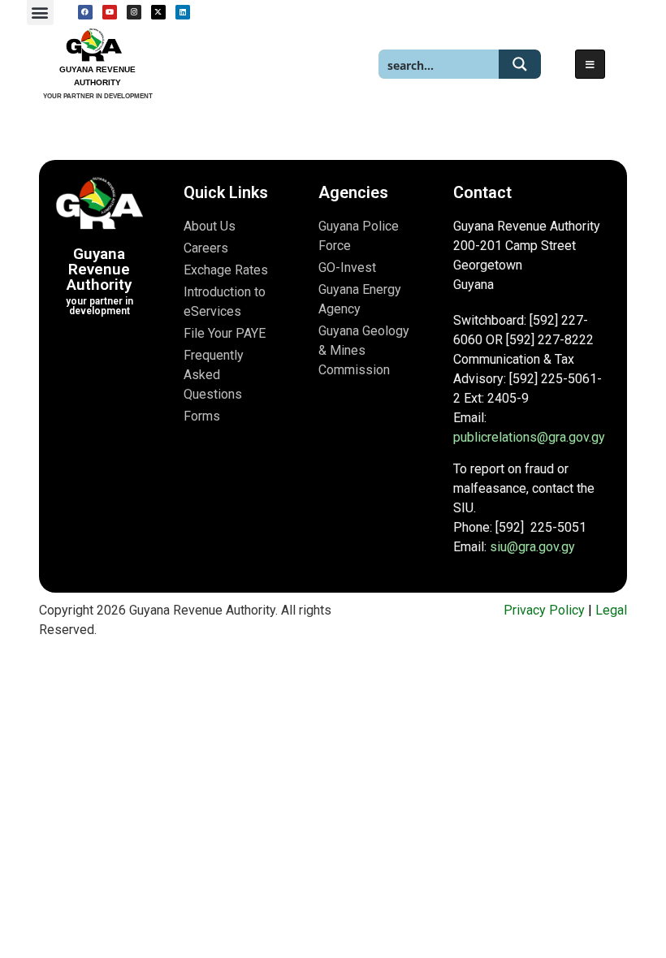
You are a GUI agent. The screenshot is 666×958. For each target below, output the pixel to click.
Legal (611, 610)
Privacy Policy (544, 610)
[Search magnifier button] (520, 64)
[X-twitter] (158, 12)
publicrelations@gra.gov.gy (529, 437)
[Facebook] (85, 12)
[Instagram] (134, 12)
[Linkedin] (182, 12)
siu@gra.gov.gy (532, 547)
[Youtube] (109, 12)
